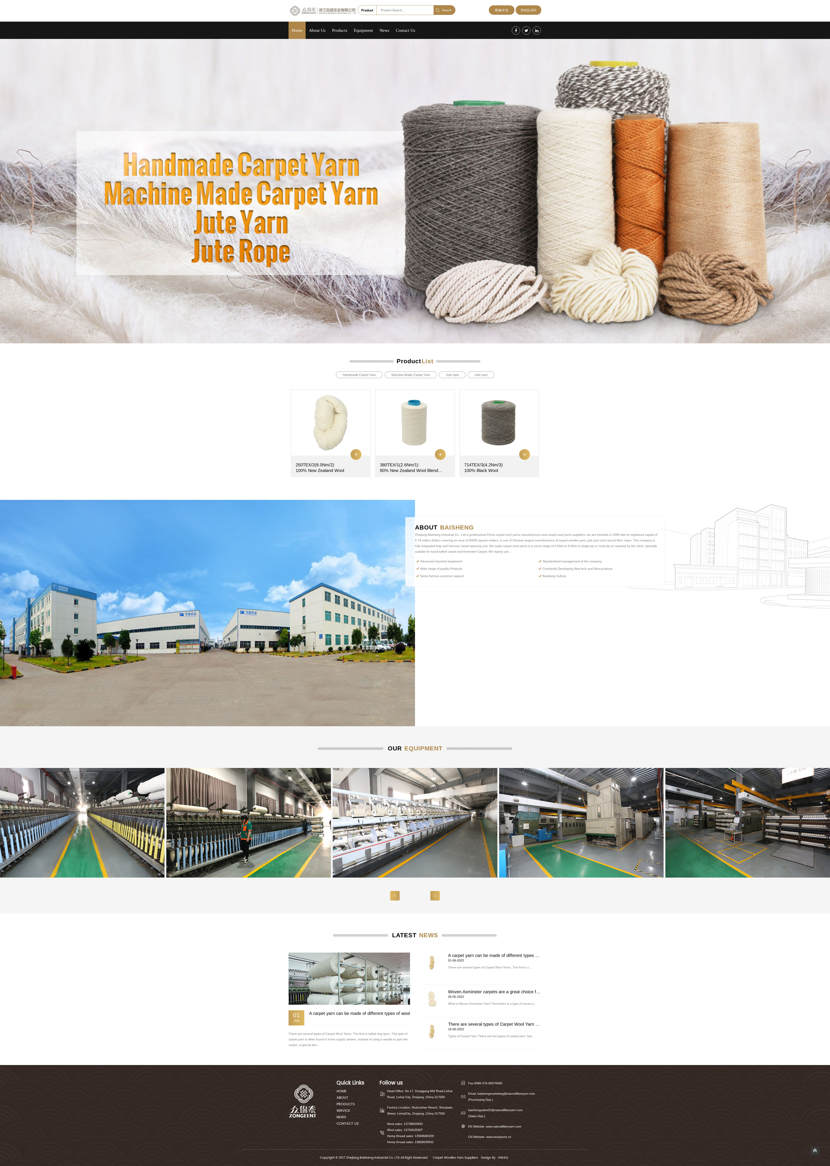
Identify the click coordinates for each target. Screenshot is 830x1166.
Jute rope (452, 375)
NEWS (341, 1117)
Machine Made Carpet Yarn (410, 375)
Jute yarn (481, 375)
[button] (435, 895)
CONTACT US (348, 1123)
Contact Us (405, 30)
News (384, 30)
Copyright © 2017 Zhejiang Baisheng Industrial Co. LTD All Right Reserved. (375, 1157)
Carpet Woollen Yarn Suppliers (455, 1157)
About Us (317, 30)
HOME (341, 1091)
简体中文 (502, 10)
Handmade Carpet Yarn (359, 375)
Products (339, 30)
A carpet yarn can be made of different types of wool (359, 1013)
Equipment (363, 30)
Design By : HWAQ (494, 1157)
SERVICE (343, 1110)
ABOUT (342, 1097)
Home (297, 30)
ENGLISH (528, 10)
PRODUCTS (346, 1104)
